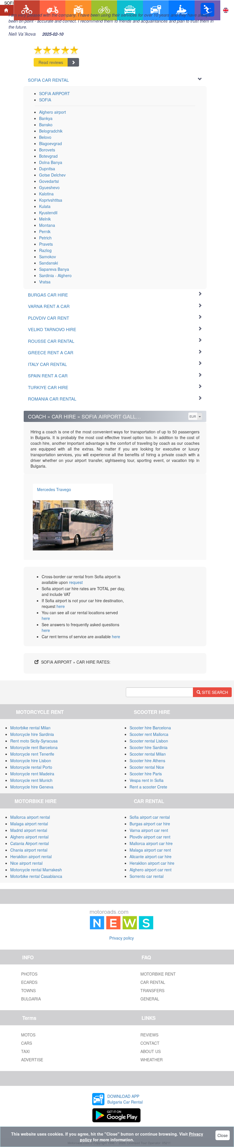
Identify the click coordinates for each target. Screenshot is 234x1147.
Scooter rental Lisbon (149, 741)
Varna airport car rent (149, 830)
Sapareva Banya (54, 269)
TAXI (25, 1051)
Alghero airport (52, 112)
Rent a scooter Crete (148, 787)
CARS (26, 1043)
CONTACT (150, 1043)
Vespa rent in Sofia (147, 780)
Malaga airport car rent (150, 850)
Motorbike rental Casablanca (36, 876)
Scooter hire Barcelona (150, 727)
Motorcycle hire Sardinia (32, 734)
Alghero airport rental (29, 837)
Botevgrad (48, 156)
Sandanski (48, 263)
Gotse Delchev (52, 175)
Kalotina (46, 194)
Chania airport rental (28, 850)
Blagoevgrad (50, 143)
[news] (121, 918)
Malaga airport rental (29, 823)
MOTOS (28, 1035)
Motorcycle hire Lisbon (30, 760)
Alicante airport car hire (151, 856)
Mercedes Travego (54, 489)
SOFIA (45, 100)
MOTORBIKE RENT (158, 974)
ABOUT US (150, 1051)
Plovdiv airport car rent (150, 837)
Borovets (47, 150)
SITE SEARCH (214, 692)
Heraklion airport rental (31, 856)
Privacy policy (121, 938)
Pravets (46, 244)
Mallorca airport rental (30, 817)
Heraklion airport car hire (152, 863)
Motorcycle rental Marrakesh (36, 869)
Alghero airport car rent (151, 869)
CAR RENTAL (152, 982)
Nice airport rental (26, 863)
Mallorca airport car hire (151, 843)
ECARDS (29, 982)
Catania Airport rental (29, 843)
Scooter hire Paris (146, 773)
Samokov (47, 256)
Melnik (45, 219)
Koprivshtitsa (50, 200)
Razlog (45, 250)
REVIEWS (149, 1035)
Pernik (45, 231)
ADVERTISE (32, 1059)
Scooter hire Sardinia (149, 747)
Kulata (45, 206)
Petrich (45, 238)
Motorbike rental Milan (30, 727)
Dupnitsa (47, 168)
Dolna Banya (50, 162)
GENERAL (149, 999)
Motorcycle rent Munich (31, 780)
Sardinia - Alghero (55, 275)
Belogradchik (50, 131)
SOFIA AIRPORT (54, 93)
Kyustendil (48, 212)
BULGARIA (31, 999)
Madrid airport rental (28, 830)
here (61, 606)
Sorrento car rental (147, 876)
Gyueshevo (49, 187)
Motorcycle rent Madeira (32, 773)
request (76, 582)
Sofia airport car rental (150, 817)
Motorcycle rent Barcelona (34, 747)
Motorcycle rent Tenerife (32, 754)
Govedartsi (49, 181)
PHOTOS (29, 974)
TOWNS (28, 990)
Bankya (46, 118)
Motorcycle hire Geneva (31, 787)
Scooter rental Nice (147, 767)
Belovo (45, 137)
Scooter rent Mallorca (149, 734)
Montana (47, 225)
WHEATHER (151, 1059)
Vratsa (45, 282)
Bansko (46, 124)
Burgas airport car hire (150, 823)
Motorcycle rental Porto (31, 767)
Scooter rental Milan (148, 754)
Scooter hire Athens (147, 760)
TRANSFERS (152, 990)
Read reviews (51, 62)
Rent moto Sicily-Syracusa (34, 741)
